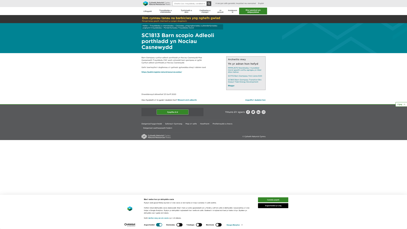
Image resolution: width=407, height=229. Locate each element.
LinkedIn (258, 112)
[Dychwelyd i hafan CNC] (156, 3)
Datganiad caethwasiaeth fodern (157, 128)
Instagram (264, 112)
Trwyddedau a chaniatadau (162, 26)
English (261, 3)
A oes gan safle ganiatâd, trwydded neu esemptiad (235, 3)
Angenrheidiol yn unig (273, 206)
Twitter (253, 112)
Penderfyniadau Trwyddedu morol (179, 28)
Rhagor (231, 86)
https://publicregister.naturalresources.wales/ (161, 72)
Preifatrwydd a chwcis (222, 124)
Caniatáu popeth (273, 200)
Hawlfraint (204, 124)
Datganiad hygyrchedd (151, 124)
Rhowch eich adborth (187, 100)
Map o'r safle (191, 124)
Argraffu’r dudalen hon (255, 100)
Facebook (248, 112)
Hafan (145, 26)
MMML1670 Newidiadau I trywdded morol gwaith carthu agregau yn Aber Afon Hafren (244, 70)
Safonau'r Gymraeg (173, 124)
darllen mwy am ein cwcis (158, 218)
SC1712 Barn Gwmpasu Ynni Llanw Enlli (245, 76)
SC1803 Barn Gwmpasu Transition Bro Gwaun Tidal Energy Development (244, 81)
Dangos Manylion (233, 225)
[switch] (179, 224)
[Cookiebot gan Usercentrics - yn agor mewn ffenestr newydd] (130, 224)
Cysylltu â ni (172, 112)
